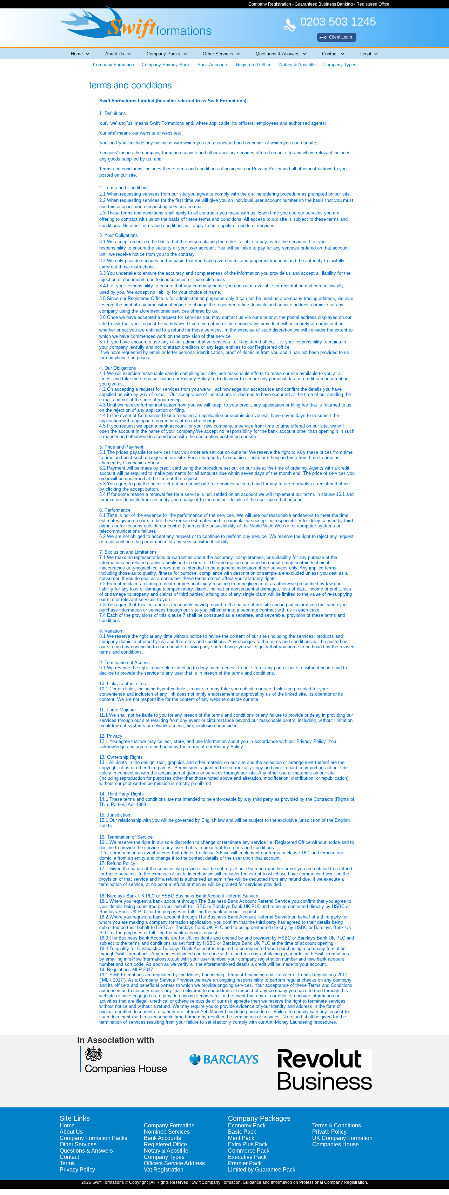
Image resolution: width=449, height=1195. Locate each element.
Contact (69, 1157)
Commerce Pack (248, 1151)
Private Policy (329, 1132)
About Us (71, 1132)
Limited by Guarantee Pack (261, 1170)
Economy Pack (247, 1125)
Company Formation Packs (93, 1138)
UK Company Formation (342, 1138)
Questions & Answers (86, 1151)
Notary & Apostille (297, 64)
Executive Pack (247, 1157)
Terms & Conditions (336, 1125)
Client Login (340, 37)
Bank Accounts (212, 64)
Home (67, 1125)
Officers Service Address (174, 1163)
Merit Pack (241, 1138)
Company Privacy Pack (166, 64)
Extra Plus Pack (248, 1144)
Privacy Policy (77, 1170)
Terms (67, 1163)
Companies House (335, 1144)
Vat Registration (163, 1170)
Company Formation (113, 64)
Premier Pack (245, 1163)
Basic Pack (242, 1132)
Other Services (78, 1144)
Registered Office (254, 64)
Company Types (339, 64)
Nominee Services (167, 1132)
